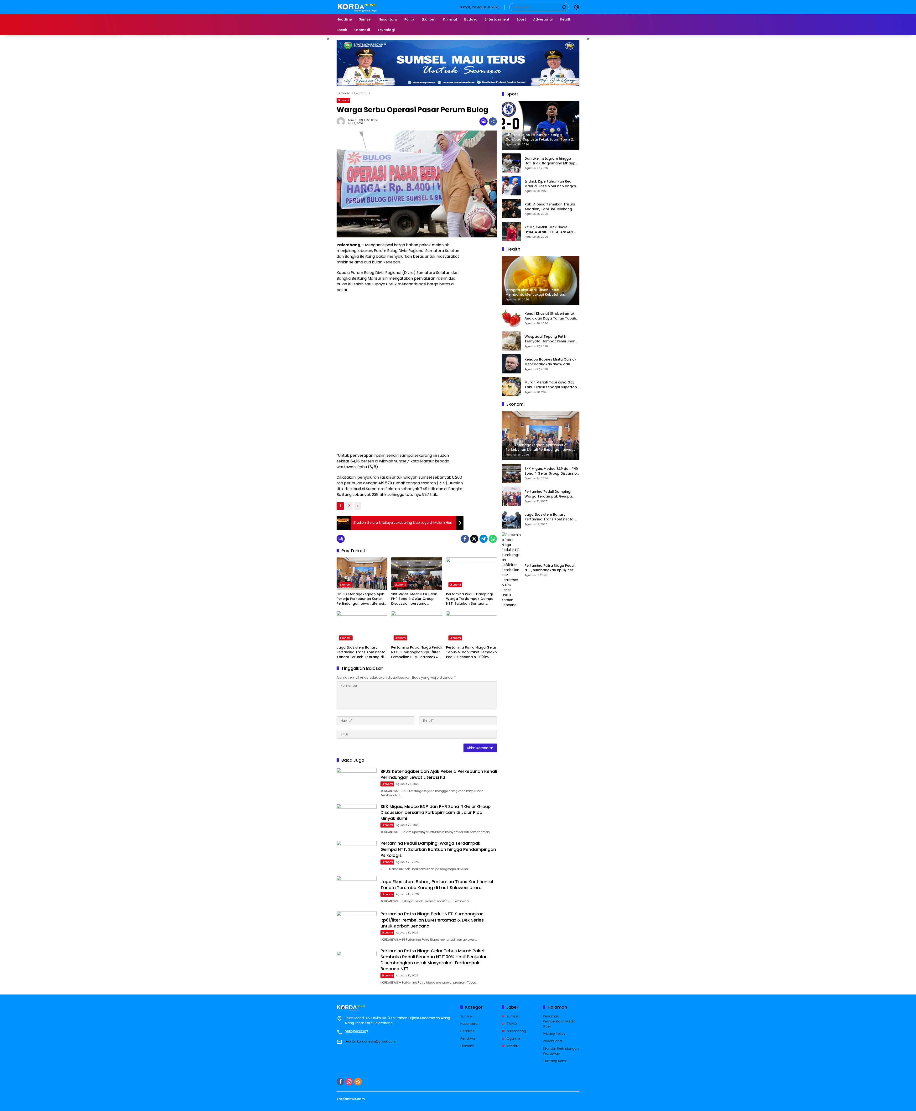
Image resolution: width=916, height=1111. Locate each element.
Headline (467, 1031)
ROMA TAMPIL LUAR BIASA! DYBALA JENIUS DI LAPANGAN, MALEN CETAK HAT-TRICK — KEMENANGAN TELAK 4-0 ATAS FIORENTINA (550, 229)
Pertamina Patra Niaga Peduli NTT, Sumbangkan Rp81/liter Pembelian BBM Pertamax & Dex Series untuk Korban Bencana (416, 652)
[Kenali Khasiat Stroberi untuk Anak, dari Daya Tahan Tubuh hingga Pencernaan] (511, 318)
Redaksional (552, 1041)
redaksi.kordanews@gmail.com (370, 1041)
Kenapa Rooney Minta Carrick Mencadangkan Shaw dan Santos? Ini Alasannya (550, 362)
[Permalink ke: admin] (342, 121)
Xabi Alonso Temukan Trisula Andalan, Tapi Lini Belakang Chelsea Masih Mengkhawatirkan (550, 206)
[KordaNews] (358, 7)
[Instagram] (349, 1081)
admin (352, 120)
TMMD (512, 1023)
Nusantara (469, 1023)
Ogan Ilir (513, 1038)
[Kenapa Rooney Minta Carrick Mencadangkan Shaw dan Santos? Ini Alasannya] (511, 363)
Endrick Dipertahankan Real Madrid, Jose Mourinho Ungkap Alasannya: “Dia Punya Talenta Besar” (551, 184)
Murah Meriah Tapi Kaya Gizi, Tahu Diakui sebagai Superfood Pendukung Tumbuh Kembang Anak (552, 384)
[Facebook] (465, 539)
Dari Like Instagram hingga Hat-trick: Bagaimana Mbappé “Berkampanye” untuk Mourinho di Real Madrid (551, 161)
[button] (564, 7)
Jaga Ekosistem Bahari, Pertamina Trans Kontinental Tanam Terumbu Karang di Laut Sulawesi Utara (361, 652)
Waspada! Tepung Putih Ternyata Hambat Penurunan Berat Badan (550, 339)
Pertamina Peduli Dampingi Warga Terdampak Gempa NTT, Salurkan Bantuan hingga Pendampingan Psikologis (470, 599)
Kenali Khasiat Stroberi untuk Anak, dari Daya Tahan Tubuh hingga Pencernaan (550, 316)
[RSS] (358, 1081)
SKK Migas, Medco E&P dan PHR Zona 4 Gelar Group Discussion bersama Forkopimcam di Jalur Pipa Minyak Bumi (414, 599)
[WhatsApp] (493, 539)
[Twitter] (474, 539)
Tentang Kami (555, 1061)
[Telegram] (483, 539)
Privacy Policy (554, 1033)
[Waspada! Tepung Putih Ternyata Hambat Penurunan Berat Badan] (511, 341)
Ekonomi (343, 100)
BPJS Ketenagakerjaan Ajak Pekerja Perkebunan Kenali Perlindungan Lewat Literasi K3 (360, 599)
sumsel (513, 1016)
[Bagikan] (493, 121)
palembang (516, 1031)
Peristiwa (467, 1038)
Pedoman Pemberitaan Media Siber (559, 1021)
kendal (512, 1045)
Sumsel (466, 1016)
